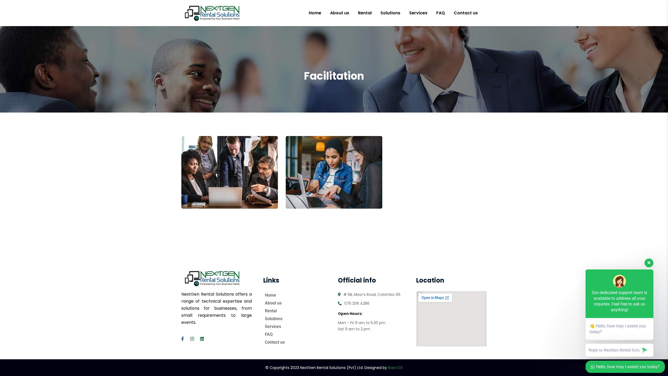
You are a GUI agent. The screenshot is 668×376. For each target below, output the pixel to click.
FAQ (269, 334)
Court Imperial (311, 193)
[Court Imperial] (370, 193)
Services (273, 326)
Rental (271, 310)
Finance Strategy (210, 193)
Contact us (275, 342)
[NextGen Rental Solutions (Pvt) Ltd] (212, 13)
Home (270, 295)
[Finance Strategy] (266, 193)
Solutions (273, 318)
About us (273, 303)
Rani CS (395, 367)
